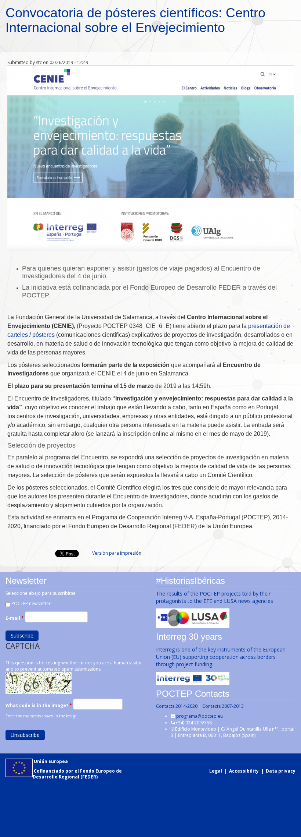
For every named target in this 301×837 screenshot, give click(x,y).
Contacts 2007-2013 (223, 706)
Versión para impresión (116, 553)
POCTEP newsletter (31, 603)
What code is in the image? (39, 705)
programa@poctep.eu (199, 716)
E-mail (15, 618)
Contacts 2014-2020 (176, 706)
